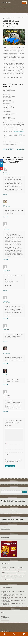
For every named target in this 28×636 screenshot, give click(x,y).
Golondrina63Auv (6, 270)
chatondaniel (6, 329)
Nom (6, 443)
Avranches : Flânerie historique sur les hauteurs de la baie (13, 574)
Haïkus (10, 141)
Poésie (7, 144)
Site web (6, 454)
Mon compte (4, 634)
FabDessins (5, 301)
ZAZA (4, 205)
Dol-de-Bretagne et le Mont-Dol (8, 579)
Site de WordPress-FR (5, 620)
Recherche (14, 634)
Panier (21, 633)
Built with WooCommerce (6, 631)
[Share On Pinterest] (1, 168)
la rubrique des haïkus (18, 131)
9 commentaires (6, 18)
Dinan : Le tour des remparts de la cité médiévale (12, 577)
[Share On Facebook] (1, 160)
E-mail (6, 448)
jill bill (5, 172)
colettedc (5, 374)
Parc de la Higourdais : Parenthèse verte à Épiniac (12, 569)
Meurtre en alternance (5, 527)
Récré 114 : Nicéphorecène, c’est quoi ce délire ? (20, 149)
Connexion (3, 616)
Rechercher (3, 489)
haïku (4, 144)
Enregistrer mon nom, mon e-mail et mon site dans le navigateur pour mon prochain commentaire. (13, 461)
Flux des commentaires (5, 618)
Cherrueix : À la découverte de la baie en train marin (12, 567)
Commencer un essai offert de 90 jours (8, 511)
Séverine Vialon (20, 17)
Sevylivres (6, 2)
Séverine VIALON (13, 144)
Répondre (5, 194)
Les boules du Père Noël (5, 529)
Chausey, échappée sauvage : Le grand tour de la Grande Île (14, 576)
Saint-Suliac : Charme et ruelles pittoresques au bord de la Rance (14, 571)
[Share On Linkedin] (1, 165)
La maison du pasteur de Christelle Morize (8, 149)
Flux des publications (5, 617)
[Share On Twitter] (1, 163)
